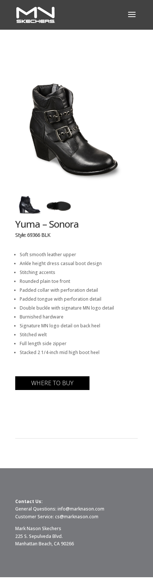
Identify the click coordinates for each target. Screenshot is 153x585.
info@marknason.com (81, 509)
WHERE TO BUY (52, 383)
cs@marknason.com (76, 516)
